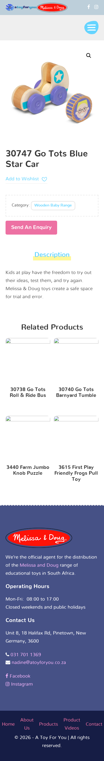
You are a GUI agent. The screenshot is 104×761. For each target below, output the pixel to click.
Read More (28, 361)
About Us (27, 724)
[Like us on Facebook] (88, 7)
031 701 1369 (26, 654)
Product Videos (72, 724)
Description (52, 255)
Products (48, 724)
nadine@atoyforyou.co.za (39, 662)
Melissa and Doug (39, 565)
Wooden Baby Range (53, 205)
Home (8, 724)
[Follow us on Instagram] (96, 7)
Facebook (19, 676)
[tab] (52, 256)
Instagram (21, 684)
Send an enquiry (31, 227)
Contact (94, 724)
